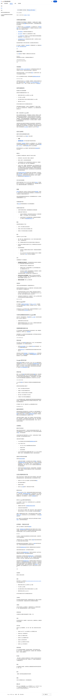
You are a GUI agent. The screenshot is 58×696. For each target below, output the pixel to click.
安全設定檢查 (26, 310)
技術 (15, 3)
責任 (18, 432)
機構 (34, 374)
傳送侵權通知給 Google (33, 353)
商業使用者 (21, 458)
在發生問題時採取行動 (26, 176)
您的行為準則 (20, 33)
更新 (1, 8)
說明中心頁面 (19, 514)
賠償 (39, 463)
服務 (25, 23)
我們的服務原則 (20, 31)
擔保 (24, 413)
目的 (26, 254)
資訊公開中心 (22, 694)
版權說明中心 (35, 354)
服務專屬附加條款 (20, 140)
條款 (18, 694)
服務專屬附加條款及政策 (36, 76)
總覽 (1, 3)
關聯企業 (39, 83)
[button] (52, 1)
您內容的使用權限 (22, 346)
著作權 (25, 354)
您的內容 (36, 182)
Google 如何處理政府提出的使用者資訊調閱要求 (6, 15)
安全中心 (20, 145)
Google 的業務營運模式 (27, 26)
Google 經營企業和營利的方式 (34, 82)
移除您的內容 (22, 349)
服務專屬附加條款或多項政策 (30, 505)
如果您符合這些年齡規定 (25, 304)
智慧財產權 (37, 148)
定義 (1, 10)
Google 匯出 (26, 126)
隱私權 (16, 694)
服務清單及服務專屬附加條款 (5, 12)
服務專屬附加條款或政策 (26, 493)
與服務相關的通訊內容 (29, 218)
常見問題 (19, 3)
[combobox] (46, 694)
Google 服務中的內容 (21, 35)
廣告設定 (26, 272)
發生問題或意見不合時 (21, 39)
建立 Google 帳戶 (33, 304)
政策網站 (27, 145)
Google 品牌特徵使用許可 (24, 367)
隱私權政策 (6, 3)
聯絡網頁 (30, 526)
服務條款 (11, 3)
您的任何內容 (20, 492)
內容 (38, 126)
